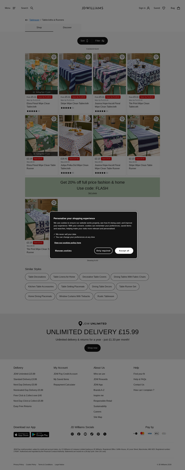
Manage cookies (63, 252)
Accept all (124, 252)
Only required (103, 252)
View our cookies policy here (67, 244)
